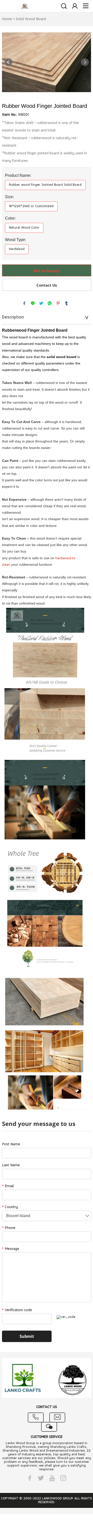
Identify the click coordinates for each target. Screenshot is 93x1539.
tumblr (66, 303)
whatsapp (49, 303)
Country (10, 1207)
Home (7, 19)
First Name (11, 1144)
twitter (41, 303)
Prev (8, 62)
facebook (24, 303)
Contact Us (46, 285)
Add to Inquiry (46, 270)
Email (8, 1186)
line (32, 303)
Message (10, 1249)
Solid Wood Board (31, 19)
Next (85, 62)
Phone (8, 1228)
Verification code (17, 1310)
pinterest (58, 303)
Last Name (11, 1165)
